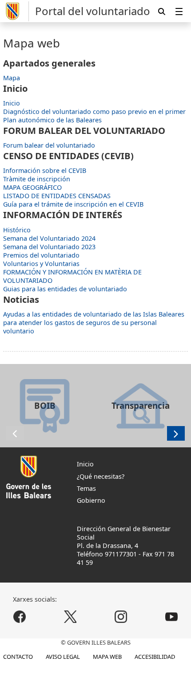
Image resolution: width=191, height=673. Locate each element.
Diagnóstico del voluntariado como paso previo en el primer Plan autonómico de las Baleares (94, 115)
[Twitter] (70, 617)
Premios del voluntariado (41, 255)
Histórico (17, 230)
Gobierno (91, 500)
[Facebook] (20, 617)
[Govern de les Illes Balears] (16, 11)
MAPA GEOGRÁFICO (32, 187)
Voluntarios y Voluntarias (41, 263)
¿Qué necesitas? (100, 476)
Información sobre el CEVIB (44, 170)
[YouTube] (171, 617)
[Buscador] (162, 11)
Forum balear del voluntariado (49, 145)
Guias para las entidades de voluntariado (65, 289)
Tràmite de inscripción (36, 179)
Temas (86, 488)
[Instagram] (120, 617)
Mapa (11, 78)
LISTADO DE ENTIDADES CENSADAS (57, 196)
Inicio (11, 103)
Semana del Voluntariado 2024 (49, 238)
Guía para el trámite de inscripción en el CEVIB (73, 204)
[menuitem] (179, 11)
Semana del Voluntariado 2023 (49, 247)
